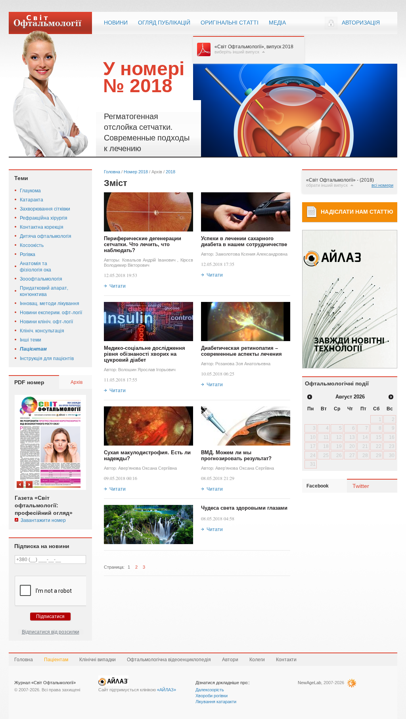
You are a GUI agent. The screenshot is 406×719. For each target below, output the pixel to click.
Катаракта (31, 199)
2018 (170, 171)
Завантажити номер (43, 520)
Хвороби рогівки (211, 695)
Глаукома (30, 190)
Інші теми (30, 339)
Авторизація (361, 22)
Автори (230, 659)
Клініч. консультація (42, 330)
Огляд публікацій (164, 22)
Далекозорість (209, 689)
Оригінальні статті (230, 22)
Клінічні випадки (97, 659)
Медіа (277, 22)
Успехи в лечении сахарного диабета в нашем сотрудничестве (244, 241)
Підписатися (50, 616)
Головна (112, 171)
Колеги (257, 659)
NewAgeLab (309, 682)
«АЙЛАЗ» (166, 689)
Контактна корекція (41, 227)
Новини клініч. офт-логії (46, 321)
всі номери (382, 185)
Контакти (286, 659)
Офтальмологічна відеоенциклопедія (169, 659)
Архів (76, 382)
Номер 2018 (136, 171)
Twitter (360, 486)
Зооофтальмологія (41, 278)
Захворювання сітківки (45, 208)
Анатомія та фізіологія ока (35, 266)
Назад (20, 484)
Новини (116, 22)
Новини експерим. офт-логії (51, 312)
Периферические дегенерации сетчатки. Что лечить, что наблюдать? (142, 244)
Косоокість (32, 245)
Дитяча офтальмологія (45, 236)
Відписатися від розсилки (50, 632)
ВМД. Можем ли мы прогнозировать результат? (236, 455)
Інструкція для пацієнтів (47, 358)
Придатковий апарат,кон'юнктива (44, 291)
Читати (117, 286)
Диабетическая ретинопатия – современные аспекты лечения (241, 351)
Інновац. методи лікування (49, 303)
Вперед (29, 484)
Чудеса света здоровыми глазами (244, 508)
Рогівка (27, 254)
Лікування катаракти (215, 701)
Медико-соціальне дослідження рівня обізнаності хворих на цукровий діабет (144, 354)
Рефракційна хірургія (43, 217)
